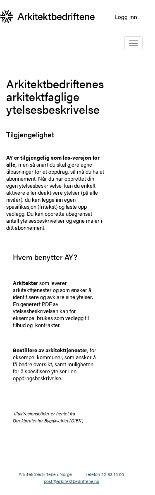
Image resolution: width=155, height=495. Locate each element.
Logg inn (125, 16)
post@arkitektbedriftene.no (71, 481)
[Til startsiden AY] (47, 16)
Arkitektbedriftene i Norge (45, 474)
